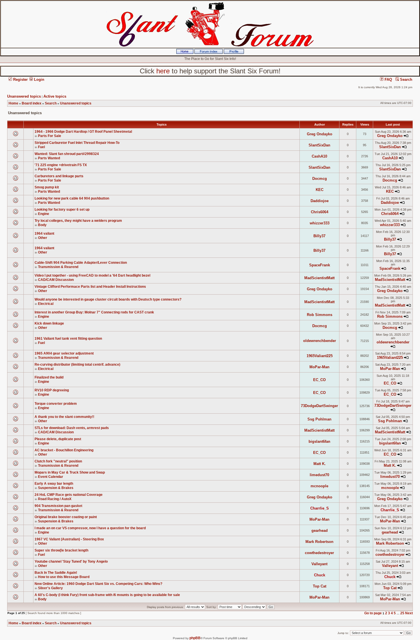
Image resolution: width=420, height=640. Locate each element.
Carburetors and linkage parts (59, 176)
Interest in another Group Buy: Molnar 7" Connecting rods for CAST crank (94, 312)
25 (402, 613)
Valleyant (319, 564)
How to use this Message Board (63, 577)
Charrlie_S (319, 508)
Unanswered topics (24, 96)
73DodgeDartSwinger (319, 406)
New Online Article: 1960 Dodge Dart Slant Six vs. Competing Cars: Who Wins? (98, 584)
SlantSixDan (319, 145)
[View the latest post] (406, 136)
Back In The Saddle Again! (56, 573)
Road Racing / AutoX (54, 499)
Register (20, 79)
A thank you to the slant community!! (64, 417)
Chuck (319, 575)
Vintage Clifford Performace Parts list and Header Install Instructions (90, 287)
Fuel (41, 147)
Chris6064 (319, 212)
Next (409, 613)
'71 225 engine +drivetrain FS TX (61, 165)
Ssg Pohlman (319, 419)
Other (42, 238)
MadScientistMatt (319, 278)
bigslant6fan (319, 441)
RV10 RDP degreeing (52, 390)
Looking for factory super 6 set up (62, 210)
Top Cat (319, 586)
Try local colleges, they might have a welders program (78, 221)
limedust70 (319, 475)
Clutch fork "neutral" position (58, 461)
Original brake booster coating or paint (66, 517)
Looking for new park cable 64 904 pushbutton (72, 198)
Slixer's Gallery (50, 588)
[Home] (184, 53)
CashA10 (319, 156)
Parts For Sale (49, 136)
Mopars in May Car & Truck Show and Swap (70, 472)
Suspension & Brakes (55, 488)
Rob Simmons (319, 315)
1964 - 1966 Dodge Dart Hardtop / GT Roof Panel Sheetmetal (83, 132)
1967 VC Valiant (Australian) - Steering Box (69, 539)
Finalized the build (49, 377)
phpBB (195, 638)
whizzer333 (319, 223)
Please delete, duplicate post (58, 439)
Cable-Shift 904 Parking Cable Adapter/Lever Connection (81, 263)
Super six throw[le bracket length (61, 550)
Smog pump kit (47, 187)
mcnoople (319, 486)
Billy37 (319, 236)
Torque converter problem (56, 404)
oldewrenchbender (319, 341)
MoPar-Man (319, 367)
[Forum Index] (208, 53)
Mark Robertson (319, 542)
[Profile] (234, 53)
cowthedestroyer (319, 553)
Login (38, 79)
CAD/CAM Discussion (56, 280)
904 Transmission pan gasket (58, 506)
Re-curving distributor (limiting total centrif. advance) (77, 365)
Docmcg (319, 178)
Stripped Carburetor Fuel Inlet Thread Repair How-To (77, 143)
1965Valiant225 (320, 356)
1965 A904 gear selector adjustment (64, 353)
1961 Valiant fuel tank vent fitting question (68, 339)
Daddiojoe (320, 201)
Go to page (373, 613)
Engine (43, 214)
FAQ (387, 79)
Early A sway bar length (54, 484)
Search (405, 79)
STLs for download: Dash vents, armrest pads (72, 428)
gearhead (319, 530)
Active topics (54, 96)
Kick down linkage (49, 323)
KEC (319, 190)
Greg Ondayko (319, 134)
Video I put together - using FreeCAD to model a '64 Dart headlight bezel (92, 275)
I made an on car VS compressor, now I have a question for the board (90, 528)
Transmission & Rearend (58, 267)
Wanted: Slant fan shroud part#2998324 (67, 154)
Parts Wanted (49, 158)
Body (42, 225)
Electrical (45, 304)
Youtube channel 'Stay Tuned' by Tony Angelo (71, 561)
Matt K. (319, 464)
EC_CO (319, 380)
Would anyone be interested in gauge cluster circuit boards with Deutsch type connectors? (108, 299)
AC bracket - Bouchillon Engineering (64, 450)
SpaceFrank (319, 265)
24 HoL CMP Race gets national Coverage (69, 495)
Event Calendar (50, 477)
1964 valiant (44, 234)
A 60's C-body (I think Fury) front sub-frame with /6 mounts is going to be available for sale (107, 595)
